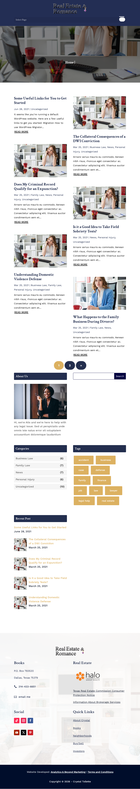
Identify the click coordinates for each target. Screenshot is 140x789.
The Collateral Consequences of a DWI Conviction (99, 139)
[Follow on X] (23, 732)
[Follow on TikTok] (16, 720)
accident (84, 460)
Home (69, 62)
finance (101, 480)
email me (24, 696)
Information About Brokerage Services (96, 702)
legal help (84, 500)
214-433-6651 (27, 686)
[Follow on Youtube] (16, 732)
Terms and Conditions (100, 772)
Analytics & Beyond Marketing (68, 772)
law (96, 490)
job (80, 490)
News (48, 195)
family (82, 480)
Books (77, 728)
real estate (108, 500)
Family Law (37, 195)
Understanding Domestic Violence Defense (34, 277)
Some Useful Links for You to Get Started (40, 100)
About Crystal (81, 720)
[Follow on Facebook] (30, 720)
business (106, 460)
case (81, 470)
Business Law (39, 285)
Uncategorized (39, 109)
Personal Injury (22, 289)
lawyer (113, 490)
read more (21, 131)
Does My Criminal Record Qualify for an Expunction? (36, 186)
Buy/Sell (78, 743)
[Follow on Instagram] (23, 720)
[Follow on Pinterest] (30, 732)
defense (100, 470)
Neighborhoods (82, 735)
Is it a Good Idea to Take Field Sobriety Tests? (96, 229)
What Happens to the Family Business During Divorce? (96, 319)
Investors (79, 751)
